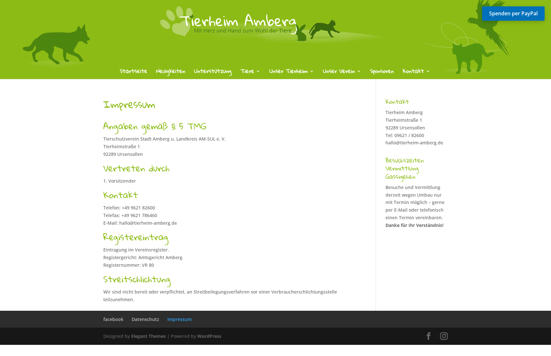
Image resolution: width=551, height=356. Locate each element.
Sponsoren (382, 72)
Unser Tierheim (288, 72)
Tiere (247, 72)
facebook (113, 319)
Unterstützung (212, 72)
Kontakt (413, 72)
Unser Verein (339, 72)
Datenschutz (145, 319)
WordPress (209, 336)
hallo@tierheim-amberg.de (414, 143)
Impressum (179, 319)
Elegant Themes (148, 336)
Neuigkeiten (170, 72)
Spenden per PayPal (513, 13)
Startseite (133, 72)
